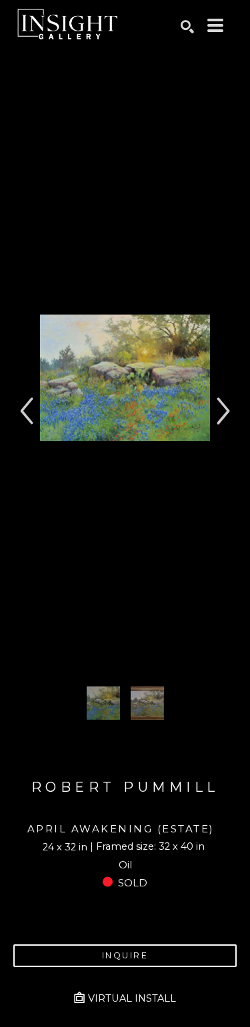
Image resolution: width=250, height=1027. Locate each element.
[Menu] (215, 25)
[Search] (187, 26)
